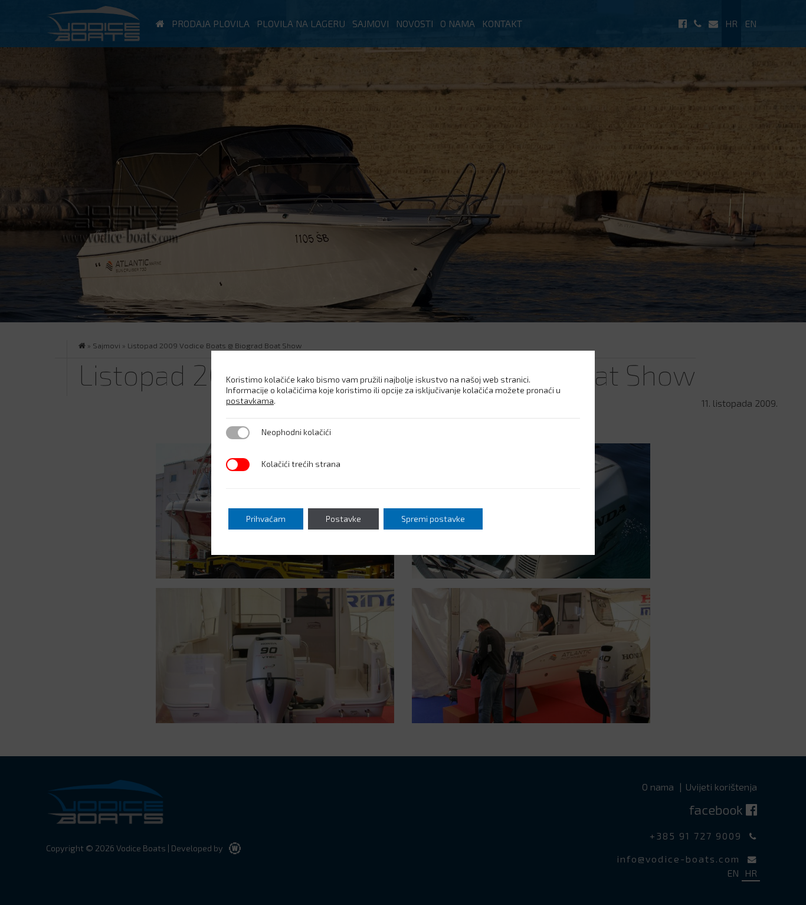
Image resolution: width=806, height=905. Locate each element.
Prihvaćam (266, 519)
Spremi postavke (433, 519)
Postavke (343, 519)
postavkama (250, 401)
